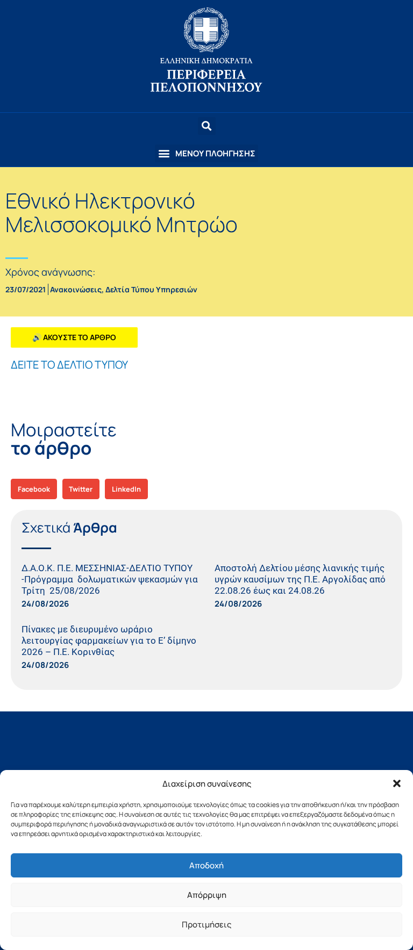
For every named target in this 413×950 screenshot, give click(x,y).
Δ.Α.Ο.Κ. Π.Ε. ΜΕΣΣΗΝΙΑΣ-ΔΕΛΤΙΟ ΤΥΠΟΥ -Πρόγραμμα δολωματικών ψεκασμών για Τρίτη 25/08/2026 (110, 579)
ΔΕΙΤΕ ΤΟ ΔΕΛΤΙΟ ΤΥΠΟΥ (69, 364)
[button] (396, 783)
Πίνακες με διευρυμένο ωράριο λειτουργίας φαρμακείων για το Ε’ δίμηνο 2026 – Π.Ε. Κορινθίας (109, 640)
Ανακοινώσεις (76, 289)
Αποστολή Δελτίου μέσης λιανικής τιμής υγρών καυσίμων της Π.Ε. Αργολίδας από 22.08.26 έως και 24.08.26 (300, 579)
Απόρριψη (206, 895)
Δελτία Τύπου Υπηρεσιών (151, 289)
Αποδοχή (206, 865)
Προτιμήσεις (206, 924)
